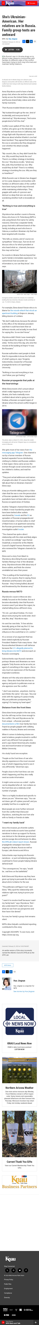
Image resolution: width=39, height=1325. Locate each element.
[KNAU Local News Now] (19, 1021)
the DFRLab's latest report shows (15, 842)
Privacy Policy (8, 1279)
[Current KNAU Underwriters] (19, 1182)
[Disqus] (19, 1223)
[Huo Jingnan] (6, 984)
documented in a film (10, 724)
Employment (8, 1288)
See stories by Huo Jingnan (24, 991)
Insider (21, 529)
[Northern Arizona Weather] (19, 1070)
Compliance (8, 1293)
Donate (32, 3)
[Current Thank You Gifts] (19, 1134)
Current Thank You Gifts (19, 1161)
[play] (3, 1322)
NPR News (7, 965)
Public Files (7, 1284)
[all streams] (36, 1322)
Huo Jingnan (13, 39)
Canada (17, 515)
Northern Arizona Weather (19, 1087)
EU (28, 515)
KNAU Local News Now (19, 1043)
